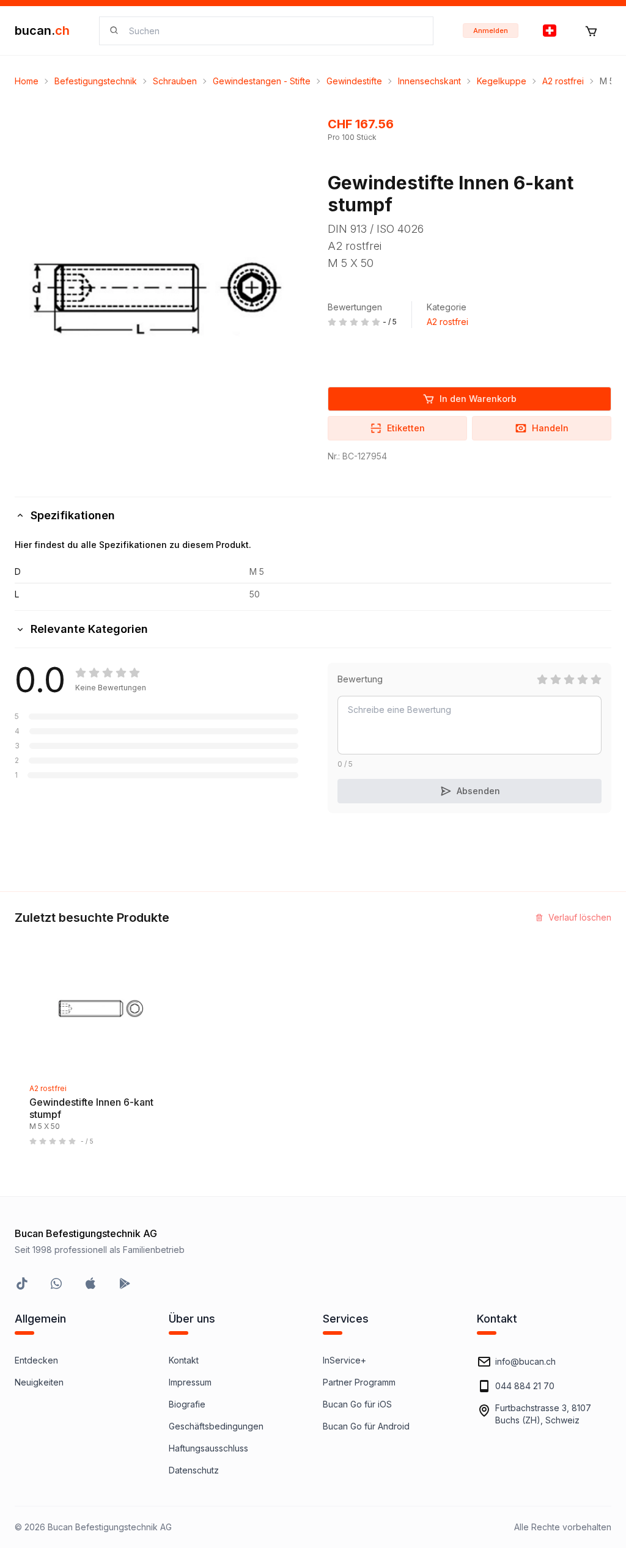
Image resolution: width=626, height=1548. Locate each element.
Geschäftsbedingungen (216, 1426)
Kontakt (184, 1360)
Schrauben (175, 81)
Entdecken (36, 1360)
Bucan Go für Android (366, 1426)
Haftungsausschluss (208, 1448)
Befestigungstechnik (95, 81)
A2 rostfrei (563, 81)
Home (27, 81)
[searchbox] (273, 31)
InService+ (344, 1360)
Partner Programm (359, 1382)
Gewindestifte (354, 81)
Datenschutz (194, 1470)
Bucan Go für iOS (357, 1404)
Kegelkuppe (501, 81)
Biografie (187, 1404)
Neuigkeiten (39, 1382)
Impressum (190, 1382)
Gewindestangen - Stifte (262, 81)
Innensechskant (429, 81)
